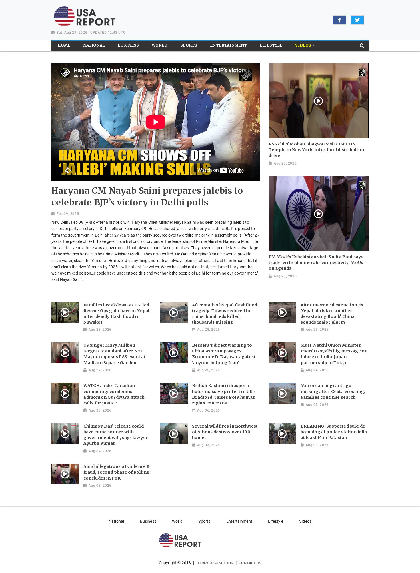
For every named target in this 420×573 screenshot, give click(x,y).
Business (148, 521)
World (177, 521)
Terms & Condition (215, 563)
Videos (305, 521)
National (116, 521)
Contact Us (250, 563)
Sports (204, 521)
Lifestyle (275, 521)
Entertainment (239, 521)
